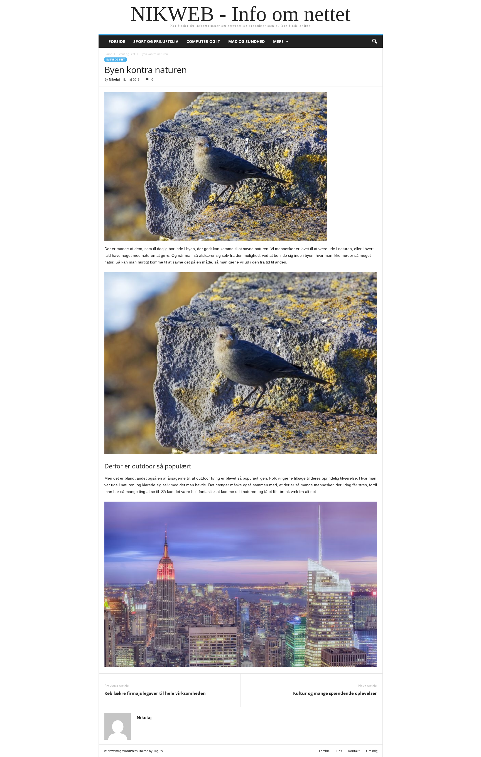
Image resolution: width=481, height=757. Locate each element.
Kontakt (354, 751)
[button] (374, 41)
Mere (278, 41)
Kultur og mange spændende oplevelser (335, 693)
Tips (339, 751)
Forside (117, 41)
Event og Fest (126, 54)
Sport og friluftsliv (155, 41)
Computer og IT (203, 41)
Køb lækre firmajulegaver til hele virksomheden (155, 693)
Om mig (371, 751)
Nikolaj (114, 79)
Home (108, 54)
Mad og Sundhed (246, 41)
